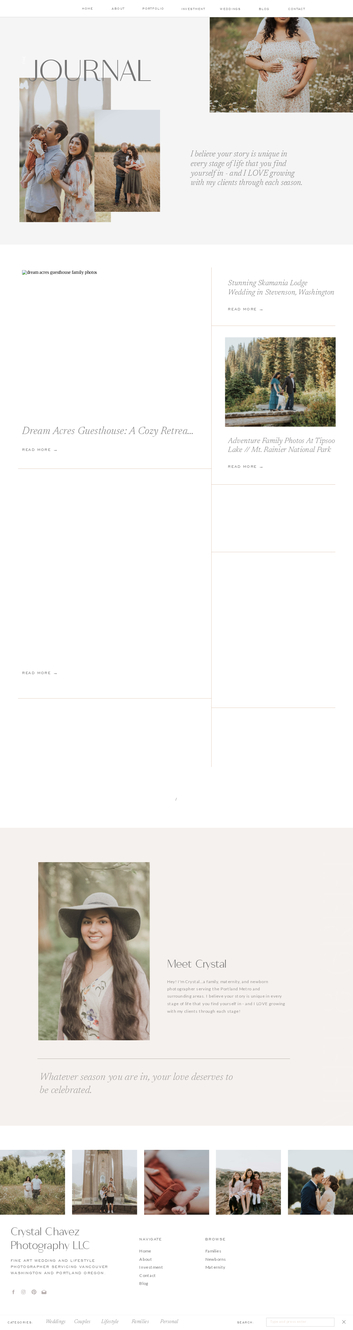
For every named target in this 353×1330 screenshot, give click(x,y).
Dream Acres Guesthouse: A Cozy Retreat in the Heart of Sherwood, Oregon (179, 431)
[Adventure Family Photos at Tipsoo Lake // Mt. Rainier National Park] (280, 381)
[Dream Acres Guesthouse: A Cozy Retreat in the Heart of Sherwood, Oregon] (109, 340)
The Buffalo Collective (236, 1322)
